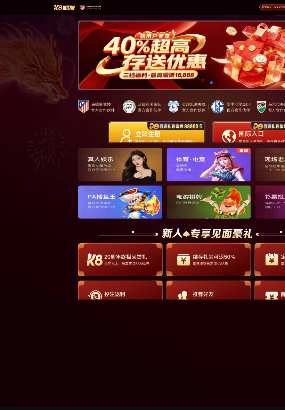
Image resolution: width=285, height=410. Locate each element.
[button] (200, 82)
